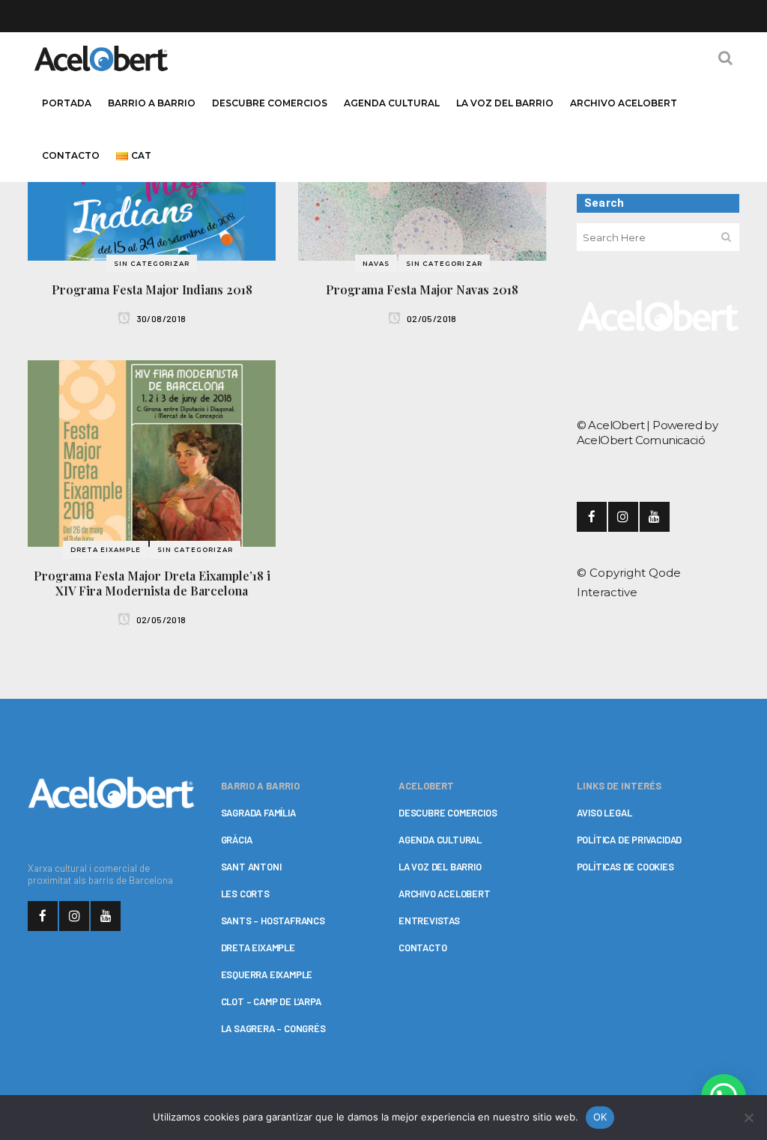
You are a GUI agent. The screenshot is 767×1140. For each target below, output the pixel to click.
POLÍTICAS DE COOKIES (625, 867)
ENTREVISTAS (429, 921)
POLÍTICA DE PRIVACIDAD (629, 840)
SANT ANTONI (251, 867)
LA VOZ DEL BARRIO (440, 867)
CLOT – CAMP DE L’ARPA (271, 1001)
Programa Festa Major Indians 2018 (152, 289)
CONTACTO (422, 947)
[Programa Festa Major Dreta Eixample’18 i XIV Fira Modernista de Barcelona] (152, 453)
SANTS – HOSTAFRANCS (273, 921)
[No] (748, 1117)
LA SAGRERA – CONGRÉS (273, 1028)
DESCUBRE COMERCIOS (447, 813)
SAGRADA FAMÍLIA (258, 813)
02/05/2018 (430, 318)
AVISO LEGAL (604, 813)
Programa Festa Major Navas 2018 (422, 289)
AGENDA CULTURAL (440, 840)
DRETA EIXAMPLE (258, 947)
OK (600, 1117)
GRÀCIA (236, 840)
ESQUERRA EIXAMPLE (267, 974)
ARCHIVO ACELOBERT (444, 894)
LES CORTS (245, 894)
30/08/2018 (160, 318)
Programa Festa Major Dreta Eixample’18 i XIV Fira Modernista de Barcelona (152, 583)
